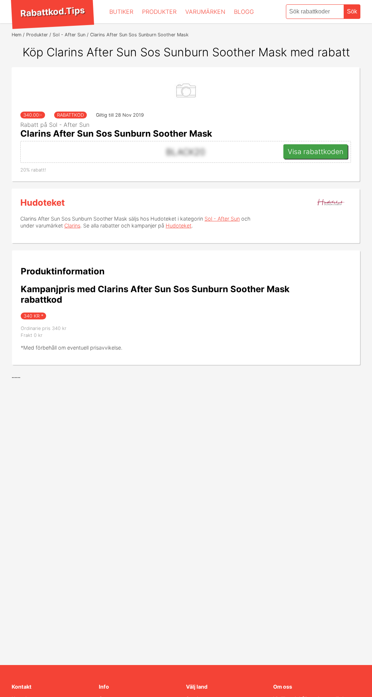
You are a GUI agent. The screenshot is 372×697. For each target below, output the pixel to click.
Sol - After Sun (222, 218)
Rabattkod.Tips (52, 12)
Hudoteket (42, 202)
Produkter (159, 11)
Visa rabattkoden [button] (315, 151)
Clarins (72, 225)
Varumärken (205, 11)
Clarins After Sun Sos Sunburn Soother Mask (116, 133)
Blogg (244, 11)
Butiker (121, 11)
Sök (352, 11)
